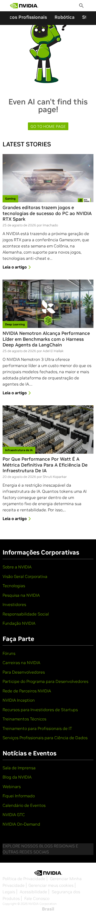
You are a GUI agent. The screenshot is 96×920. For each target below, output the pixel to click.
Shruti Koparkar (55, 477)
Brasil (48, 909)
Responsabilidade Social (26, 614)
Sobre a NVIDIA (17, 566)
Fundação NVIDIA (19, 623)
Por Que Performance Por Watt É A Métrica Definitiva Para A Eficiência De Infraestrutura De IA (45, 465)
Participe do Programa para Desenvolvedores (45, 681)
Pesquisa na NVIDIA (21, 595)
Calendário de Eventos (24, 805)
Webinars (12, 786)
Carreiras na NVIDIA (21, 662)
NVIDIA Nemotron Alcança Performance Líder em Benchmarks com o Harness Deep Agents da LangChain (46, 339)
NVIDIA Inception (19, 700)
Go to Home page (48, 126)
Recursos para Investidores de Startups (40, 709)
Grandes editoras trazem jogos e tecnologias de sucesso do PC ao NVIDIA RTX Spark (47, 213)
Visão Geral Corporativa (25, 576)
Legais (9, 891)
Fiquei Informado (19, 795)
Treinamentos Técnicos (24, 718)
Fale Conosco (36, 898)
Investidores (14, 604)
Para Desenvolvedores (24, 672)
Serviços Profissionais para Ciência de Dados (45, 737)
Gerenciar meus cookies (50, 885)
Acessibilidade (33, 891)
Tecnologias (14, 585)
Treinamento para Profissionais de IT (37, 728)
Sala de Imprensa (19, 767)
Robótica (64, 17)
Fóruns (9, 653)
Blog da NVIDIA (17, 777)
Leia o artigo (15, 267)
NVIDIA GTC (14, 814)
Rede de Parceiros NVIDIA (27, 690)
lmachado (50, 225)
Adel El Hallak (53, 351)
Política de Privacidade (24, 878)
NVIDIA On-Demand (21, 824)
